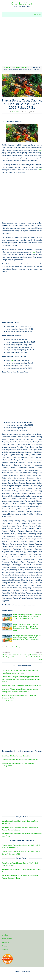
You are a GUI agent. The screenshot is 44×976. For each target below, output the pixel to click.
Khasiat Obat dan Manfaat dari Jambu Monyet (18, 763)
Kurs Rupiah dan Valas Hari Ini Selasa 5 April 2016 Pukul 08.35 (32, 655)
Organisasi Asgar (22, 3)
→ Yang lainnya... (8, 700)
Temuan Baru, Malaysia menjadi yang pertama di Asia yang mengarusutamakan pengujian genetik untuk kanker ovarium (21, 679)
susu (40, 150)
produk (40, 170)
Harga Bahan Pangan (14, 647)
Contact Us (6, 942)
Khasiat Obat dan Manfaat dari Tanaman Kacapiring (19, 759)
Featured (5, 949)
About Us (5, 935)
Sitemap (4, 946)
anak (34, 252)
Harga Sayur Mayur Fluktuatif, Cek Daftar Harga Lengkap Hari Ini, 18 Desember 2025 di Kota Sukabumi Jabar (27, 617)
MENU (39, 14)
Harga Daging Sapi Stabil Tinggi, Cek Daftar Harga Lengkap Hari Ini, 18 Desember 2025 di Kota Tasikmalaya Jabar (25, 627)
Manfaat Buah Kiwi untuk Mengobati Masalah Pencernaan (22, 685)
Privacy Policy (7, 938)
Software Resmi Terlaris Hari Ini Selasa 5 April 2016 (11, 654)
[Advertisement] (22, 41)
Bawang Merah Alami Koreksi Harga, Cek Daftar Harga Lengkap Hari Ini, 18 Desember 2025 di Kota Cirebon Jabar (27, 638)
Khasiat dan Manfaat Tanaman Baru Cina (16, 756)
